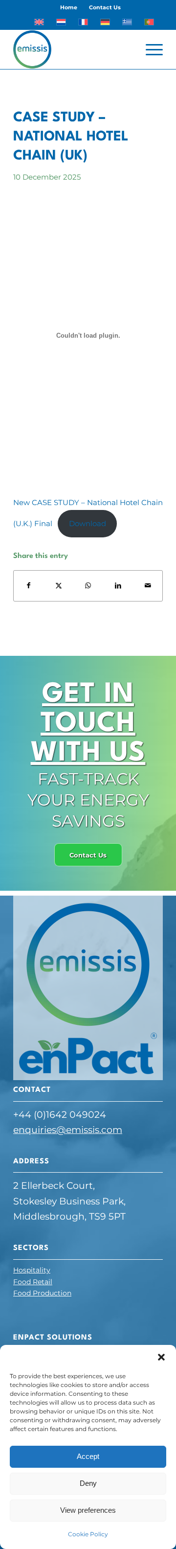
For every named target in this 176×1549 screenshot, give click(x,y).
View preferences (88, 1510)
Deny (88, 1483)
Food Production (42, 1293)
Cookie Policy (88, 1534)
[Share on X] (58, 586)
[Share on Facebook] (29, 586)
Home (68, 7)
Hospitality (31, 1270)
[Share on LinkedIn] (117, 586)
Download (87, 523)
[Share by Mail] (147, 586)
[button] (161, 1357)
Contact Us (105, 7)
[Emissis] (73, 49)
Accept (88, 1456)
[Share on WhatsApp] (88, 586)
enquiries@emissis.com (67, 1129)
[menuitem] (69, 7)
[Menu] (149, 49)
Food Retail (32, 1281)
